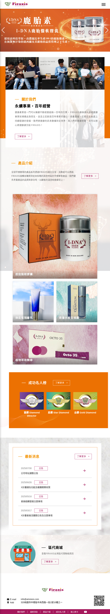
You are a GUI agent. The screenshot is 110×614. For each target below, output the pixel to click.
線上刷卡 (74, 612)
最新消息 (34, 612)
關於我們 (21, 612)
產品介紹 (47, 612)
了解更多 (23, 136)
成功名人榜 (60, 612)
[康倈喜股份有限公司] (17, 4)
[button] (107, 30)
